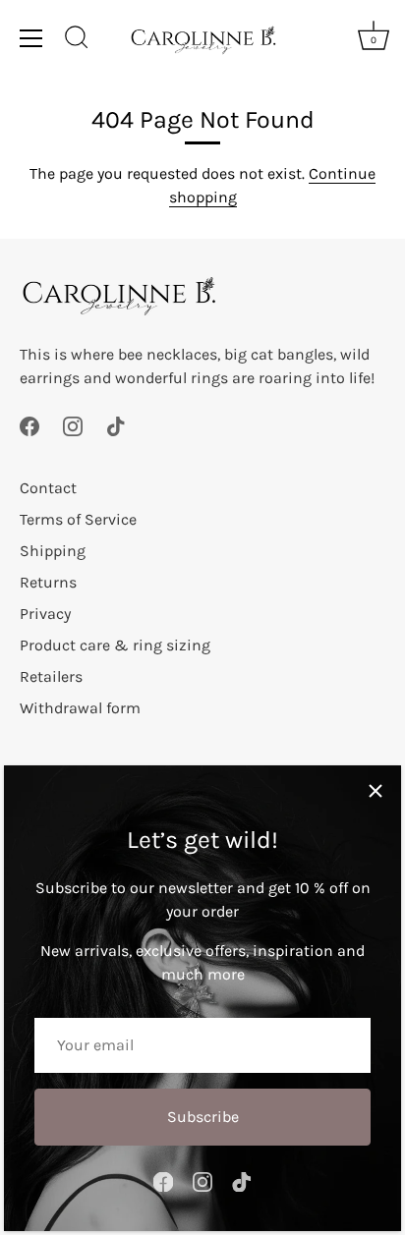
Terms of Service (78, 519)
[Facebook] (163, 1180)
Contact (48, 487)
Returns (48, 582)
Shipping (53, 550)
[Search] (76, 40)
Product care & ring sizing (115, 645)
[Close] (375, 791)
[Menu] (31, 38)
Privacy (45, 613)
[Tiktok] (242, 1180)
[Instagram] (202, 1180)
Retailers (51, 676)
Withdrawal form (80, 708)
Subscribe (203, 1116)
